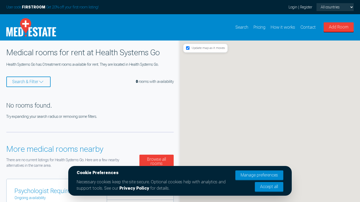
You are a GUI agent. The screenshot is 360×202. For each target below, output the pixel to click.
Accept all (269, 186)
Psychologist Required (44, 191)
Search (241, 27)
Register (306, 7)
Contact (308, 27)
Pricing (259, 27)
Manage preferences (259, 175)
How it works (283, 27)
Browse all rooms (156, 161)
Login (293, 7)
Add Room (338, 26)
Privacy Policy (134, 188)
